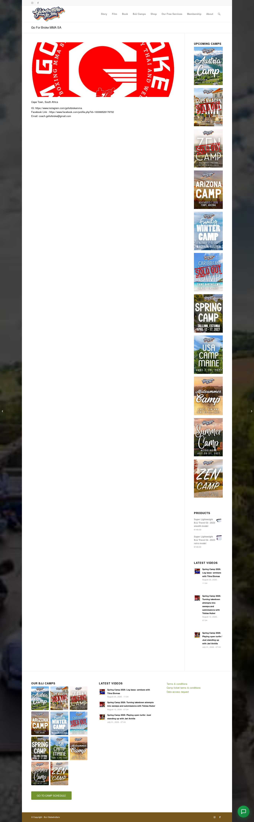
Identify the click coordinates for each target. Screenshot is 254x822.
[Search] (219, 14)
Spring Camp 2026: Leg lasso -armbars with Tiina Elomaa (211, 573)
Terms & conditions (177, 683)
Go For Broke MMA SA (46, 27)
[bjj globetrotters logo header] (48, 14)
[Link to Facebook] (38, 3)
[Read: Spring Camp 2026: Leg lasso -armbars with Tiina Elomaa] (197, 571)
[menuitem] (104, 14)
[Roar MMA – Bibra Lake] (251, 411)
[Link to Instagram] (32, 3)
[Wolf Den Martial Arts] (3, 411)
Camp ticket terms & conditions (184, 687)
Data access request (178, 691)
